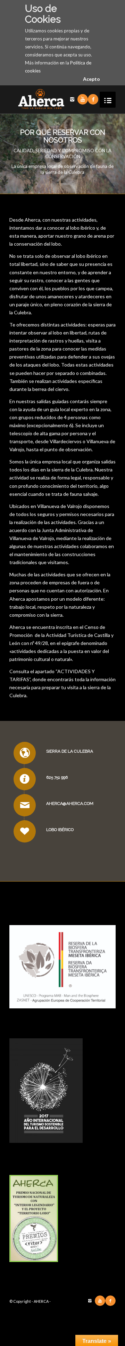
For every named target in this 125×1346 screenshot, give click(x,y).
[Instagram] (72, 99)
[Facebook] (93, 99)
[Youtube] (82, 99)
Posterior (109, 154)
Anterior (15, 154)
